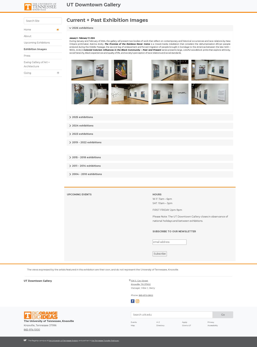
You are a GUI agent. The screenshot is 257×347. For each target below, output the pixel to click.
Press (27, 55)
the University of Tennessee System (63, 340)
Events (134, 322)
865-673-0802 (146, 295)
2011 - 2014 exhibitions (86, 165)
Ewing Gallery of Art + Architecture (37, 64)
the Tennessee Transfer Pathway (105, 340)
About (27, 36)
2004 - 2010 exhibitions (86, 174)
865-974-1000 (32, 329)
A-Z (158, 322)
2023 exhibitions (82, 134)
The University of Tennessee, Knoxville (42, 10)
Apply (184, 322)
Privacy (211, 322)
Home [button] (27, 29)
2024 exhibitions (82, 125)
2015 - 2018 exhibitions (86, 157)
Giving (27, 73)
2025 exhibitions (82, 117)
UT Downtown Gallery (94, 5)
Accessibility (213, 325)
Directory (160, 325)
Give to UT (186, 325)
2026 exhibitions (82, 28)
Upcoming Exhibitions (37, 42)
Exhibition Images (35, 49)
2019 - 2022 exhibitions (86, 142)
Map (133, 325)
